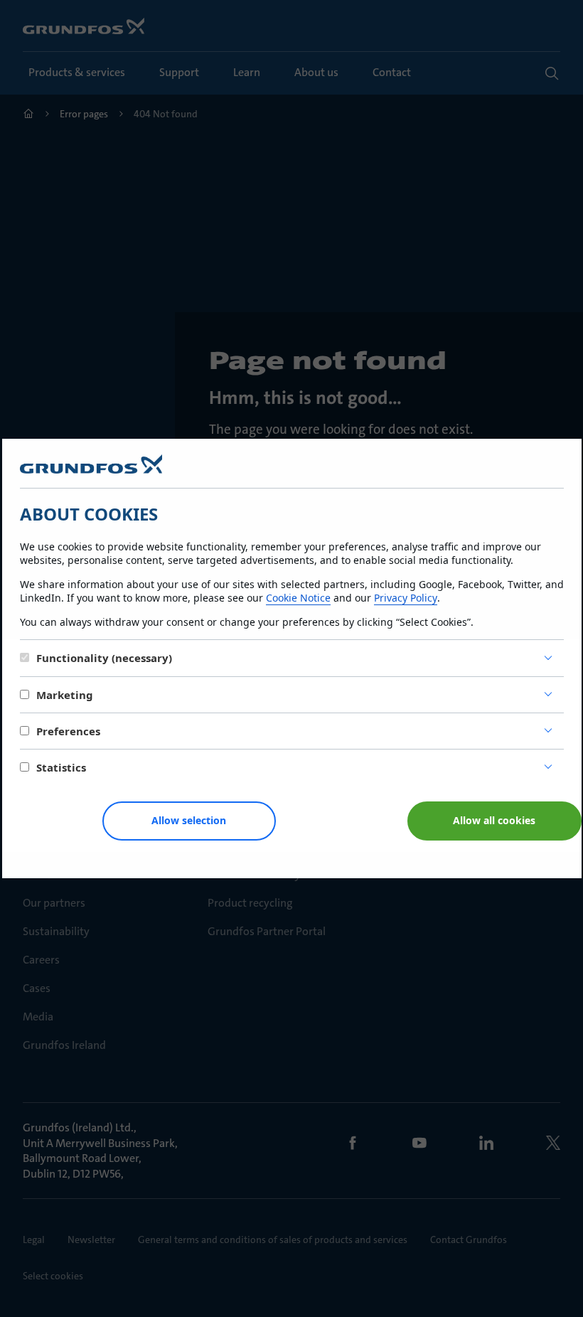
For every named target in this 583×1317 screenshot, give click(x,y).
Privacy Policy (405, 597)
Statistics (61, 767)
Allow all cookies (494, 820)
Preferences (68, 731)
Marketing (64, 695)
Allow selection (188, 820)
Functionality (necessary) (104, 658)
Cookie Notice (298, 597)
